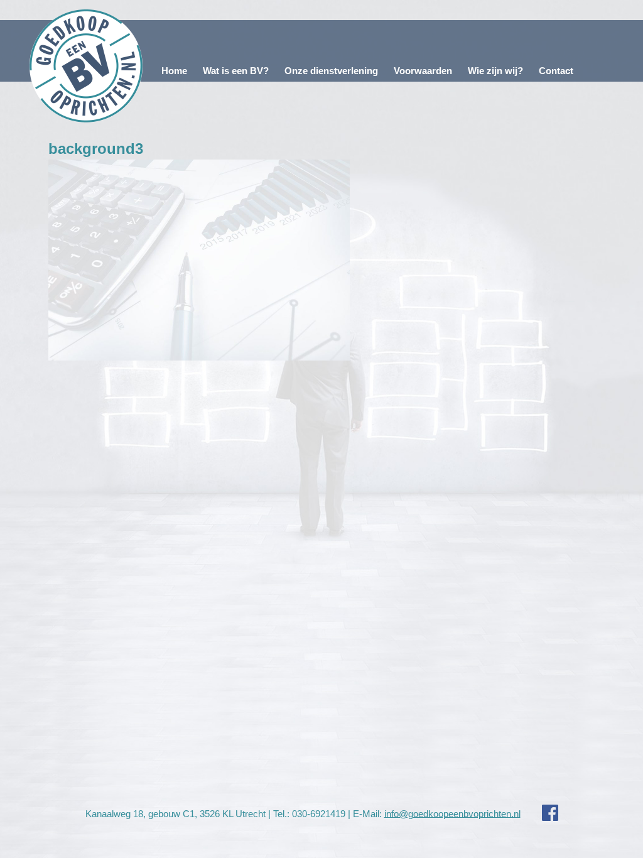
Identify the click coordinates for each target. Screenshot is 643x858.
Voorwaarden (423, 70)
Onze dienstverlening (331, 70)
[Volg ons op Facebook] (540, 813)
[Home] (86, 65)
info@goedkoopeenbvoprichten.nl (452, 813)
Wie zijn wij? (495, 70)
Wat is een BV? (236, 70)
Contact (556, 70)
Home (174, 70)
